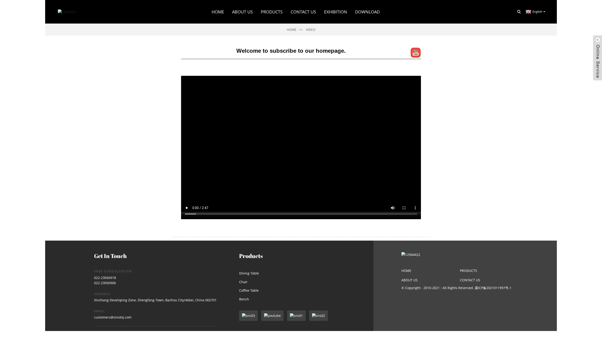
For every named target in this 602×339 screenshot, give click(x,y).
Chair (243, 282)
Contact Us (303, 12)
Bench (244, 299)
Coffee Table (249, 290)
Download (367, 12)
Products (272, 12)
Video (311, 29)
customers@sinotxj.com (112, 317)
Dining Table (249, 273)
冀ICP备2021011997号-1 (493, 288)
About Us (409, 280)
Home (218, 12)
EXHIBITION (335, 12)
